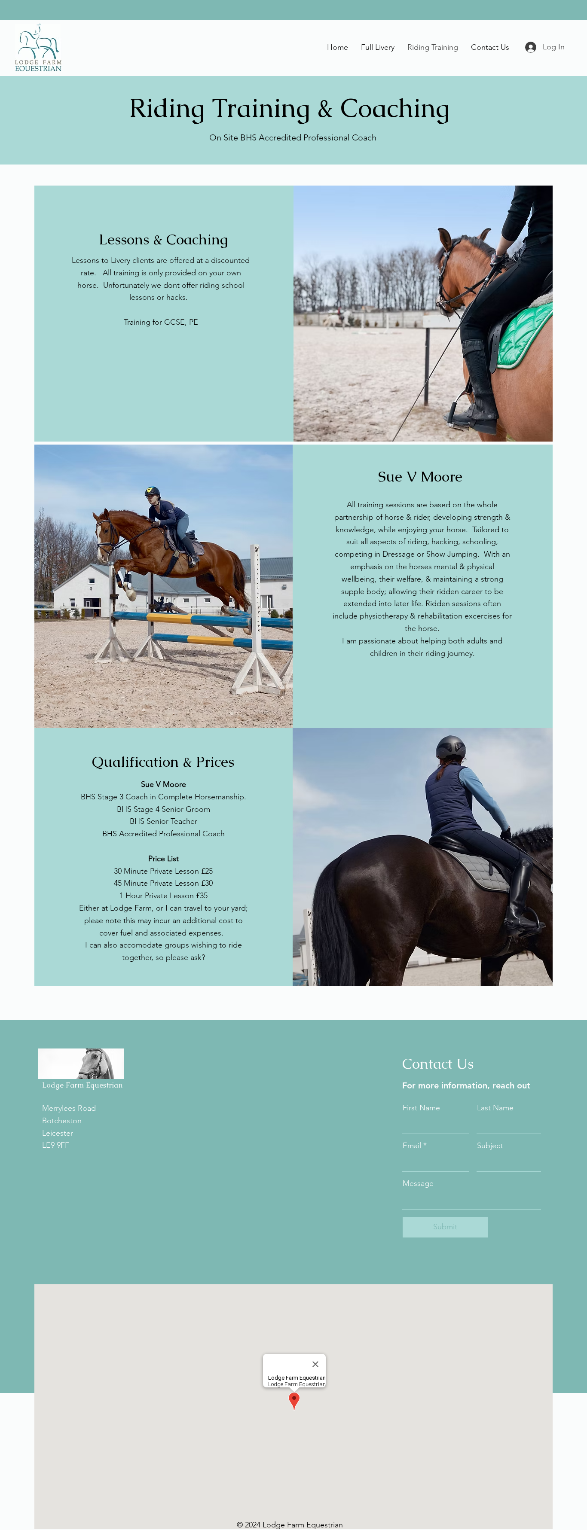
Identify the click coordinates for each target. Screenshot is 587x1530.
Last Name (495, 1108)
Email (412, 1145)
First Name (421, 1108)
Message (418, 1183)
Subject (490, 1145)
